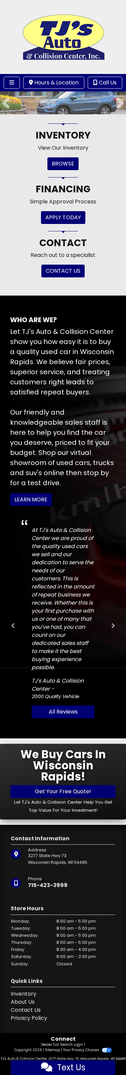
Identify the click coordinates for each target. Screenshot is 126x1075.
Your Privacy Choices (81, 1049)
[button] (6, 102)
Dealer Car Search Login (62, 1044)
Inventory (23, 994)
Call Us (107, 82)
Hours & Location (56, 82)
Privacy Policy (29, 1018)
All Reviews (63, 712)
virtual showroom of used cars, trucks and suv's (62, 462)
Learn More (30, 499)
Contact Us (26, 1010)
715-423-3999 (48, 885)
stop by (96, 472)
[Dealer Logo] (63, 36)
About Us (23, 1002)
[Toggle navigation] (12, 83)
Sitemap (52, 1049)
